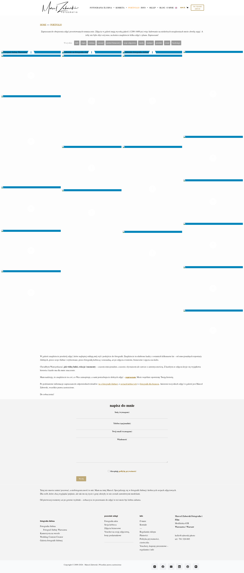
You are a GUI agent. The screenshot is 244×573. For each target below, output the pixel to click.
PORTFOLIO (56, 24)
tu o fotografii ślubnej (108, 383)
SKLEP (152, 7)
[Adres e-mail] (171, 566)
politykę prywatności (127, 471)
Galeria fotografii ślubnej (51, 540)
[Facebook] (163, 566)
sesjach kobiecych (128, 383)
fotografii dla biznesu (149, 383)
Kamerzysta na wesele (50, 533)
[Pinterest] (188, 566)
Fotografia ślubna (101, 7)
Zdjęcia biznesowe (112, 528)
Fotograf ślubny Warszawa (55, 529)
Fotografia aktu (111, 521)
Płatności (144, 535)
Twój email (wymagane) (122, 431)
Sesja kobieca (110, 524)
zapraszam (130, 377)
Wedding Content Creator (51, 536)
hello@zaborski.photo (185, 535)
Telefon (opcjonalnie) (122, 423)
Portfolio (134, 7)
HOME (43, 24)
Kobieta (120, 7)
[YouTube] (196, 566)
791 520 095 (184, 539)
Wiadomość (122, 439)
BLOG (162, 7)
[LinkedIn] (179, 566)
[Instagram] (154, 566)
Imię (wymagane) (122, 412)
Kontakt (143, 524)
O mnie (170, 7)
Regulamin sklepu (148, 531)
